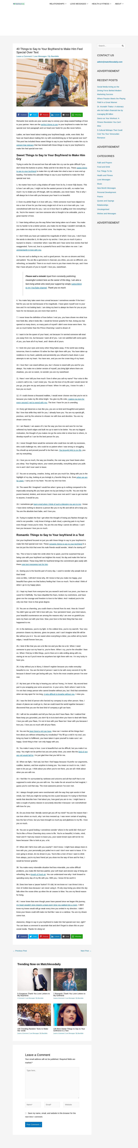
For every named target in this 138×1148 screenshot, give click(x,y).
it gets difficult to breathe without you (59, 694)
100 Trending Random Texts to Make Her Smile (32, 1030)
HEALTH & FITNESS (100, 4)
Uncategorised (103, 209)
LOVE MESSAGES (78, 4)
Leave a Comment (24, 56)
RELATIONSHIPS (57, 4)
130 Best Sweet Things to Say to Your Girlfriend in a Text (69, 1030)
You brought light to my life (70, 450)
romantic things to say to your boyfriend (65, 544)
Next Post (86, 951)
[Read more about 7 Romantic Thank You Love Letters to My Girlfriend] (70, 979)
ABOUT (118, 4)
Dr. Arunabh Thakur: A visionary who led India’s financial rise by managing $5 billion (110, 110)
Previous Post (20, 951)
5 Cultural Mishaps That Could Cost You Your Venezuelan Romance (109, 134)
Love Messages (40, 56)
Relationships (102, 205)
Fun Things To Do (104, 171)
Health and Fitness (105, 175)
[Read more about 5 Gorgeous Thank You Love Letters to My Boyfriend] (34, 979)
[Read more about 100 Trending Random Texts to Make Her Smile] (34, 1015)
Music (99, 184)
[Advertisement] (69, 21)
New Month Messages (106, 188)
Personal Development (106, 192)
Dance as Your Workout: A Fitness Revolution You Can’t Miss (109, 122)
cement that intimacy (25, 145)
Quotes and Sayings (105, 201)
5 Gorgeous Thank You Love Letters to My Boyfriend (33, 995)
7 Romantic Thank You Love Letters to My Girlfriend (69, 995)
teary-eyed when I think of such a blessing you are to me (57, 504)
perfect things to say (49, 124)
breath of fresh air (38, 874)
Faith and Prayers (104, 163)
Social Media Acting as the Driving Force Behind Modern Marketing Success (109, 90)
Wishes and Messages (106, 213)
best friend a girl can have (40, 731)
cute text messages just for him (35, 564)
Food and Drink (103, 167)
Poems (100, 197)
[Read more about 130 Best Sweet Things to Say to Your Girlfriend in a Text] (70, 1015)
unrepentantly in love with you (28, 250)
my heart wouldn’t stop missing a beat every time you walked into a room (46, 905)
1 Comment (20, 998)
